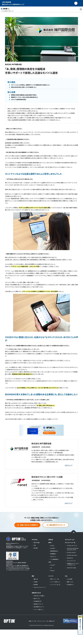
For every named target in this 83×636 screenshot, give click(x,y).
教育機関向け (53, 553)
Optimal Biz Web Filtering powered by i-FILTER (72, 549)
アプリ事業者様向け (54, 559)
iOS (51, 567)
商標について (31, 621)
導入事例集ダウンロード (39, 606)
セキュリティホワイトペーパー (40, 587)
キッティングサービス (71, 560)
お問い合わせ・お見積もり (29, 525)
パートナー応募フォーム (55, 581)
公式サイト (68, 465)
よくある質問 (69, 579)
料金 (35, 545)
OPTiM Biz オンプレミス (72, 545)
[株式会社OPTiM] (12, 621)
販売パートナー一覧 (54, 579)
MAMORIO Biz (70, 558)
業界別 (49, 542)
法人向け (52, 545)
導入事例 (36, 548)
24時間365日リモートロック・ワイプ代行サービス (73, 564)
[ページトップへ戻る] (73, 532)
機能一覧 (36, 579)
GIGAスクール (53, 556)
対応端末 (36, 581)
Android (52, 565)
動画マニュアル (70, 581)
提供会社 (51, 621)
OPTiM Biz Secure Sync (72, 555)
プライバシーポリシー (41, 621)
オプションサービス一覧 (70, 542)
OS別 (49, 562)
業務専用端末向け (54, 551)
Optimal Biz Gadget (71, 567)
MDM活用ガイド (70, 584)
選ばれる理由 (36, 542)
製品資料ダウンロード (38, 604)
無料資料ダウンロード (57, 525)
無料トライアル (37, 598)
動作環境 (36, 584)
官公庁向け (52, 548)
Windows (52, 570)
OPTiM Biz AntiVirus (71, 552)
